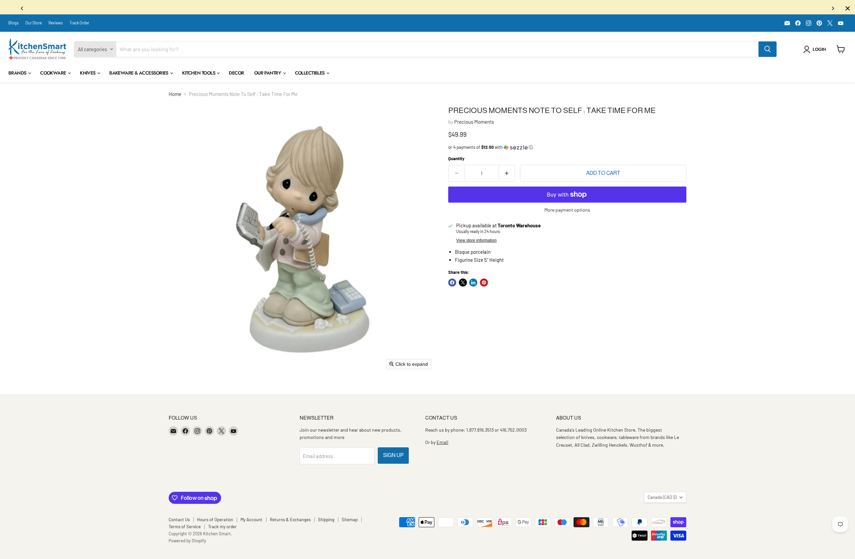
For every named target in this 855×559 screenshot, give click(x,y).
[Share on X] (463, 284)
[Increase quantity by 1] (507, 174)
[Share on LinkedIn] (473, 284)
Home (175, 96)
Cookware (53, 74)
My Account (251, 521)
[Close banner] (848, 8)
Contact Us (179, 521)
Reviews (55, 24)
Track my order (222, 528)
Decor (236, 74)
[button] (815, 51)
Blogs (13, 24)
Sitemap (350, 521)
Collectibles (310, 74)
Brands (17, 74)
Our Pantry (268, 74)
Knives (88, 74)
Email (442, 444)
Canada (662, 498)
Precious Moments (474, 123)
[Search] (767, 51)
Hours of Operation (215, 521)
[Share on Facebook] (452, 284)
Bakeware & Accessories (139, 74)
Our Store (33, 24)
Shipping (326, 521)
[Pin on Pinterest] (484, 284)
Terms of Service (185, 528)
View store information (476, 242)
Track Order (79, 24)
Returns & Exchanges (290, 521)
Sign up (393, 457)
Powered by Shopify (187, 542)
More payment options (567, 211)
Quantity (456, 160)
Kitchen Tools (199, 74)
